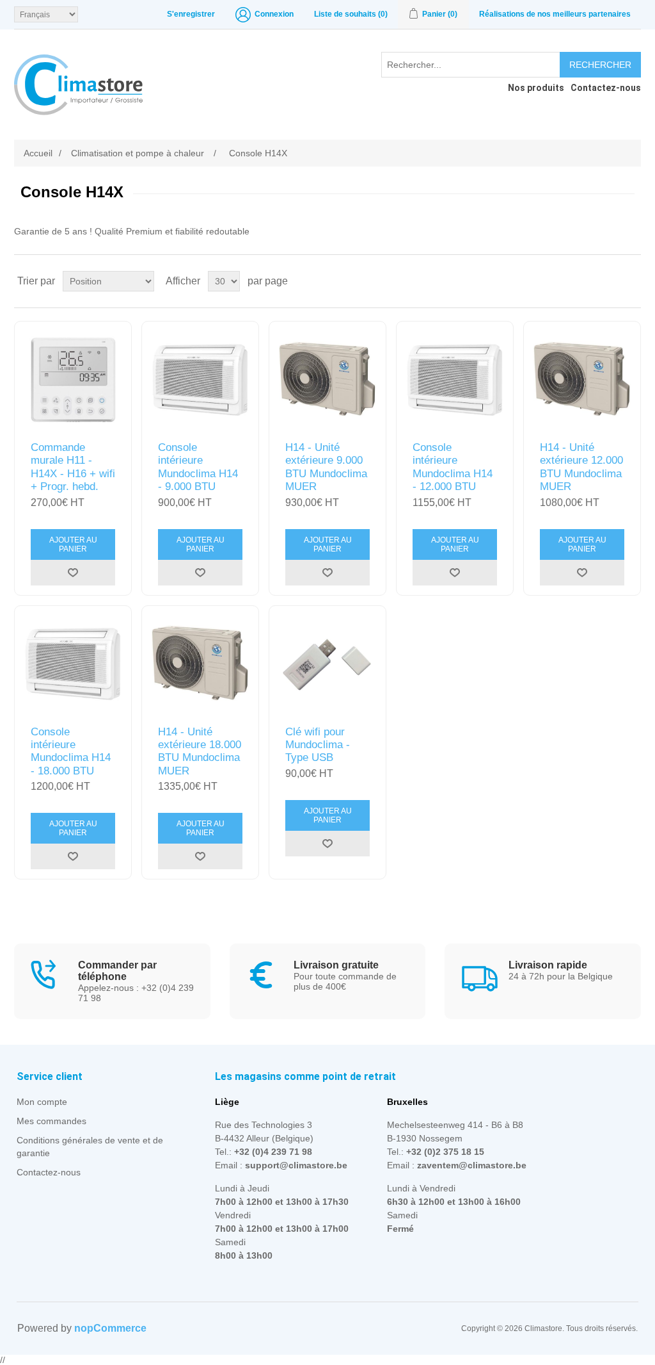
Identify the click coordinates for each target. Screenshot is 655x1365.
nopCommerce (110, 1328)
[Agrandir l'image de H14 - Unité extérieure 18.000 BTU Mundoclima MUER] (200, 664)
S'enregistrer (191, 14)
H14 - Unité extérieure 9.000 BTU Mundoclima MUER (326, 467)
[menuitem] (532, 87)
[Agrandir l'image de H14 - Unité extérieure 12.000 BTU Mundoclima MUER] (582, 380)
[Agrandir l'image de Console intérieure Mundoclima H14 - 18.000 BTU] (73, 664)
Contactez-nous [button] (606, 88)
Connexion (274, 14)
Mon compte (42, 1102)
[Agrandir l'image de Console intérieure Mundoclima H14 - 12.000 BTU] (454, 380)
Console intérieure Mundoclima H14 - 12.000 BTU (453, 467)
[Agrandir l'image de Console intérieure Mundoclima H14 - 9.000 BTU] (200, 380)
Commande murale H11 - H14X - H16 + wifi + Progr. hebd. (73, 467)
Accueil (38, 153)
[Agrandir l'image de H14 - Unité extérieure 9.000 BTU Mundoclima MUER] (327, 380)
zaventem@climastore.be (471, 1165)
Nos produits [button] (536, 88)
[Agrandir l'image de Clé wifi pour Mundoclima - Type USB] (327, 664)
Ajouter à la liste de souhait (73, 572)
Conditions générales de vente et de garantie (90, 1146)
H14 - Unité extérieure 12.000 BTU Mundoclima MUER (581, 467)
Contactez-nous (49, 1172)
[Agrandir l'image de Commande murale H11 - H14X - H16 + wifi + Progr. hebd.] (73, 380)
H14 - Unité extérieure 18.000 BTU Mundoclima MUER (199, 751)
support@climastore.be (296, 1165)
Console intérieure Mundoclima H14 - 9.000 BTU (198, 467)
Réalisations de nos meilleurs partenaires (555, 14)
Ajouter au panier (73, 544)
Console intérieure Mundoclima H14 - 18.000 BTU (71, 751)
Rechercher (600, 65)
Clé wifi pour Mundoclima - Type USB (317, 745)
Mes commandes (51, 1121)
